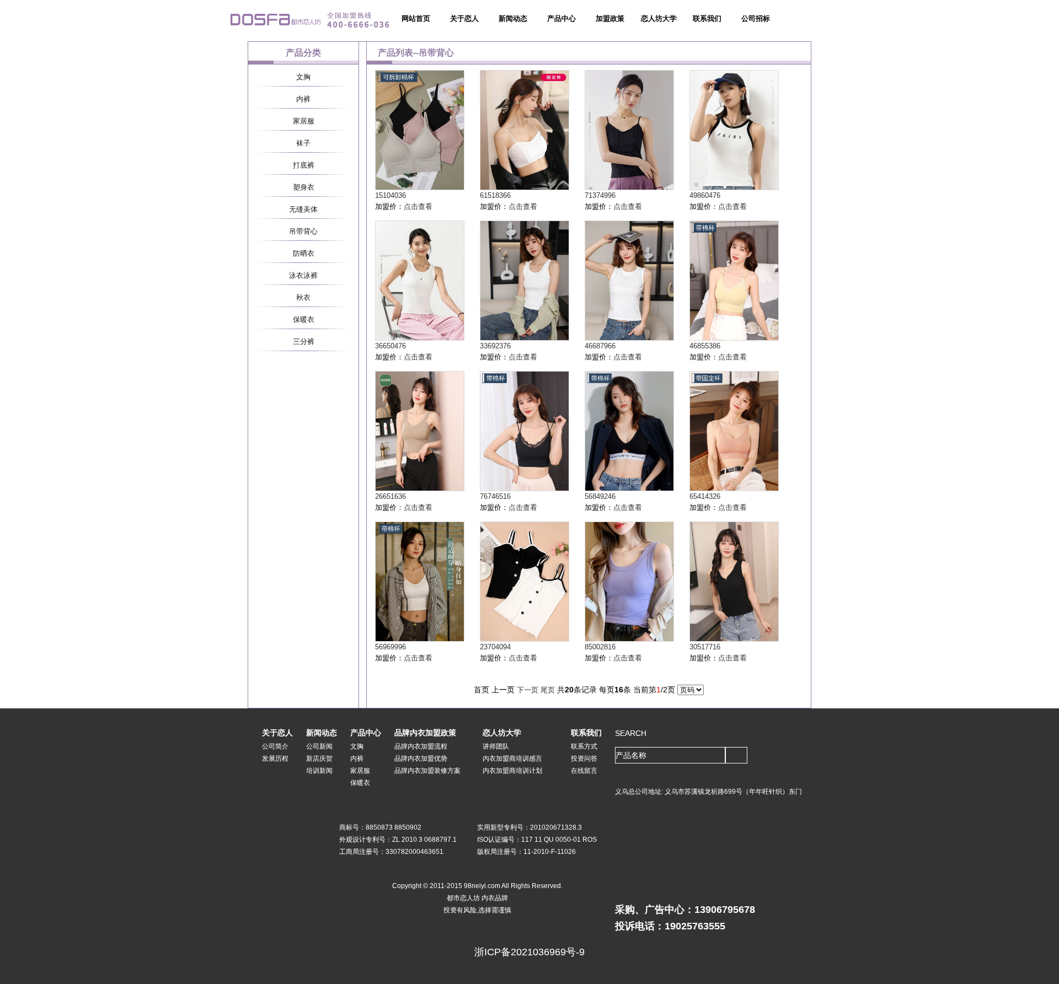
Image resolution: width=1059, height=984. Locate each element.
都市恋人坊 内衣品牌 (477, 898)
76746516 (495, 496)
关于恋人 (464, 18)
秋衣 (303, 297)
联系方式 (584, 746)
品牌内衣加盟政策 (425, 732)
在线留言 (584, 771)
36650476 (390, 346)
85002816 (600, 647)
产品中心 (561, 18)
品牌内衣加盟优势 (420, 758)
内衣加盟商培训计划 (512, 771)
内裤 (303, 99)
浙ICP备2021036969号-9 (529, 952)
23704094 (495, 647)
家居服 (303, 121)
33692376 (495, 346)
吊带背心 (303, 231)
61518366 (495, 195)
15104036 (390, 195)
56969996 (390, 647)
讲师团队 (496, 746)
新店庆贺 (319, 758)
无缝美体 (303, 209)
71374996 (600, 195)
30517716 (704, 647)
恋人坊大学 (659, 18)
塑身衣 (303, 187)
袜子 (303, 143)
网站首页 (416, 18)
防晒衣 (303, 253)
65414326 (704, 496)
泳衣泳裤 (303, 275)
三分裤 (303, 341)
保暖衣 (303, 319)
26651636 (390, 496)
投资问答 (584, 758)
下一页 (527, 690)
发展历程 (275, 758)
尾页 (548, 690)
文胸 (303, 77)
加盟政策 (610, 18)
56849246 (600, 496)
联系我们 (707, 18)
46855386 (704, 346)
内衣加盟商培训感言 (512, 758)
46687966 (600, 346)
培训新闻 (319, 771)
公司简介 (275, 746)
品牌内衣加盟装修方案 (427, 771)
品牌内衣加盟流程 (420, 746)
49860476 (704, 195)
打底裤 (303, 165)
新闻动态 (513, 18)
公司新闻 (319, 746)
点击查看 (418, 206)
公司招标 (755, 18)
